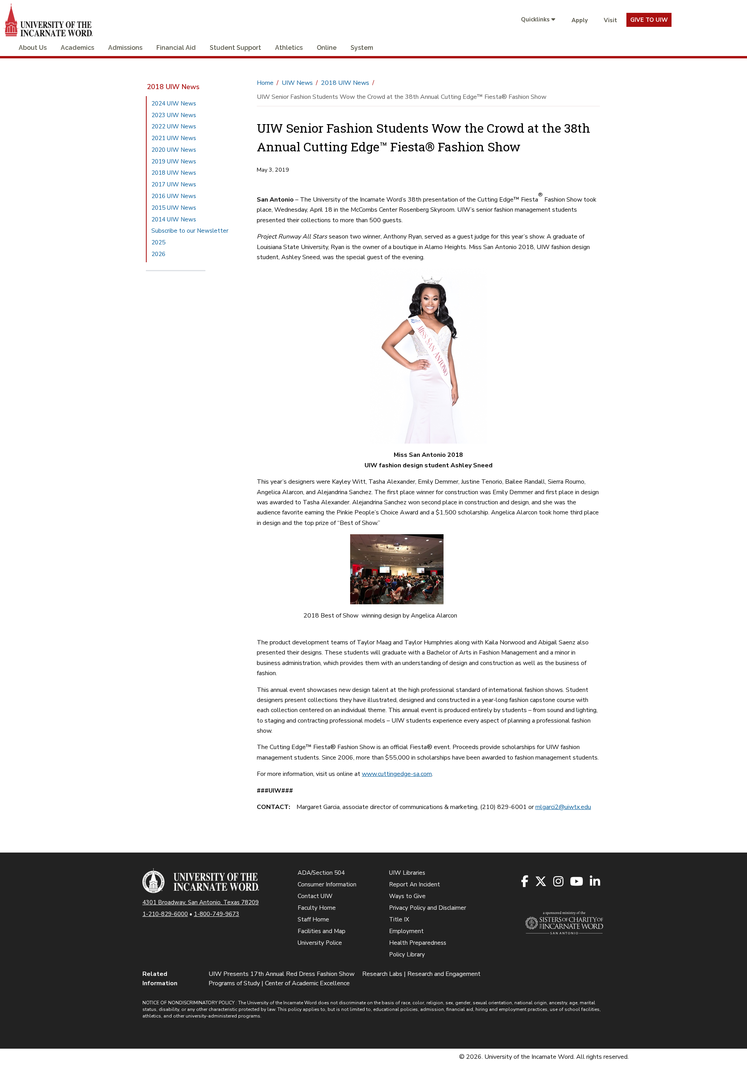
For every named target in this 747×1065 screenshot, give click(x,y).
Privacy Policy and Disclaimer (427, 908)
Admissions (125, 47)
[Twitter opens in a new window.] (541, 882)
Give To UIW (649, 20)
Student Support (235, 47)
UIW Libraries (407, 873)
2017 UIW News (173, 184)
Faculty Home (317, 908)
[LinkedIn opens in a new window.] (595, 882)
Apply (580, 20)
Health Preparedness (417, 943)
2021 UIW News (173, 138)
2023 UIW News (173, 115)
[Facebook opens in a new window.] (525, 882)
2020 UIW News (173, 150)
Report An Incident (414, 884)
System (362, 47)
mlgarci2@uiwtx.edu (563, 807)
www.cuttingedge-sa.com (397, 774)
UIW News (297, 83)
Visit (610, 20)
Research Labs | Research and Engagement (421, 974)
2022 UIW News (173, 126)
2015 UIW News (173, 208)
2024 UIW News (173, 103)
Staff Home (313, 919)
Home (265, 83)
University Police (320, 943)
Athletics (289, 47)
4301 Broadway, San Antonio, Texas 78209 (200, 902)
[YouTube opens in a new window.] (577, 882)
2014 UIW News (173, 219)
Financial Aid (176, 47)
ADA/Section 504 (321, 873)
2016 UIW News (173, 196)
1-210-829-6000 (165, 914)
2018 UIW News (173, 86)
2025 (158, 242)
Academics (77, 47)
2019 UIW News (173, 161)
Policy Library (407, 954)
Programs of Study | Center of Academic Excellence (279, 983)
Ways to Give (407, 896)
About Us (33, 47)
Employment (406, 931)
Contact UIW (315, 896)
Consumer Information (327, 884)
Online (327, 47)
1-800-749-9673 (216, 914)
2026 (158, 254)
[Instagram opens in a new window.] (558, 882)
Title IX (399, 919)
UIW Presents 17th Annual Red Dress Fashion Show (281, 974)
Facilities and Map (321, 931)
